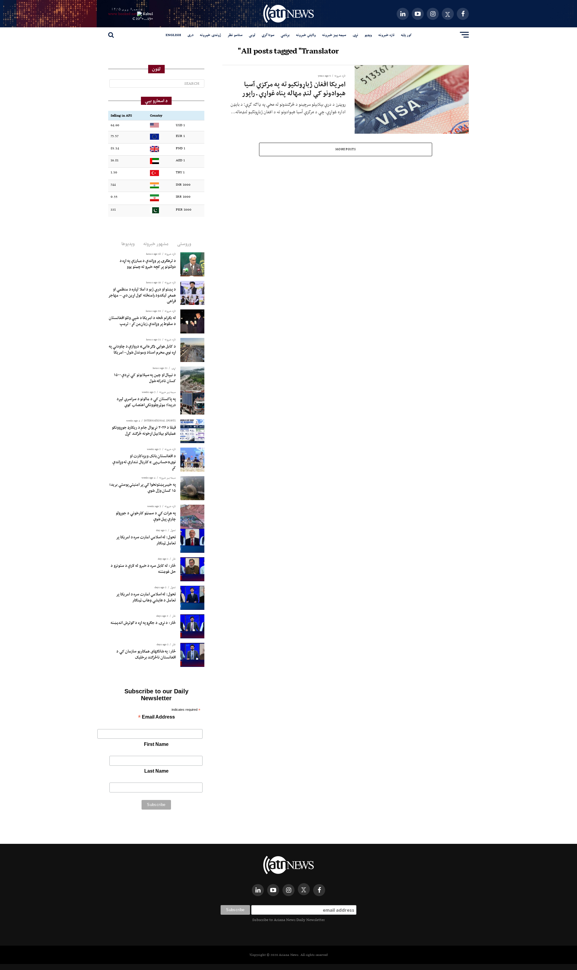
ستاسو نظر (235, 35)
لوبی (252, 35)
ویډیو (368, 35)
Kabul (148, 13)
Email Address (156, 717)
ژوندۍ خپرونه (210, 35)
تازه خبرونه (386, 35)
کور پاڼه (406, 35)
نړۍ (355, 35)
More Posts (345, 149)
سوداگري (268, 35)
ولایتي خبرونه (306, 35)
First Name (156, 744)
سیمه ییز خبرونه (334, 35)
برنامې (285, 35)
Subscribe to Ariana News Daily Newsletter (288, 919)
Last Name (156, 771)
